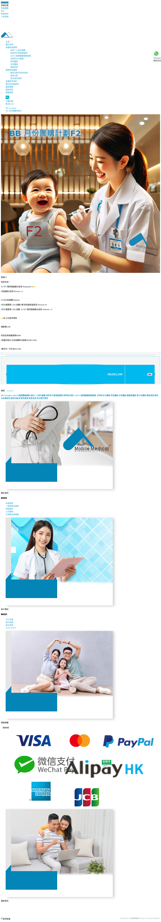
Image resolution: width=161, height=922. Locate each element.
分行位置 (9, 620)
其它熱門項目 (16, 78)
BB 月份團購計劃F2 (14, 111)
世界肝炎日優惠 (17, 59)
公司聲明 (9, 512)
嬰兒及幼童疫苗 (12, 84)
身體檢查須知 (11, 81)
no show (10, 391)
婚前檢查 (14, 67)
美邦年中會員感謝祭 (18, 53)
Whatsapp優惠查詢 (157, 59)
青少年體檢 (141, 395)
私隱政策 (9, 503)
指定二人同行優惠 (17, 50)
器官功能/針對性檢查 (19, 73)
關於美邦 (9, 45)
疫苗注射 (14, 76)
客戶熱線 (9, 622)
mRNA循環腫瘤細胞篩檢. (20, 56)
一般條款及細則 (12, 506)
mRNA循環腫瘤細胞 (21, 395)
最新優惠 (9, 87)
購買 (149, 374)
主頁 (7, 42)
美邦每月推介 (69, 395)
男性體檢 (14, 61)
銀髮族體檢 (131, 395)
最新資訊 (9, 90)
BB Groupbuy (11, 108)
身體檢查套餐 (11, 47)
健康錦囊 (4, 3)
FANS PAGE (11, 628)
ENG (12, 104)
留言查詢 (9, 625)
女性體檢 (14, 64)
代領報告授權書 (12, 514)
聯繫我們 (9, 92)
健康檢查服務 (11, 70)
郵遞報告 (9, 509)
